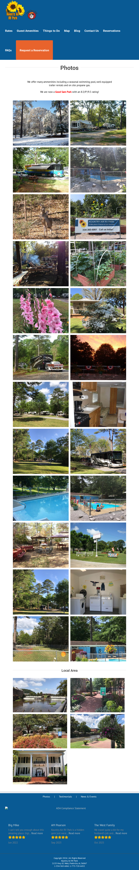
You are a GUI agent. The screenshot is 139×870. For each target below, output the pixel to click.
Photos (46, 796)
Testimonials (65, 796)
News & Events (88, 796)
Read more (37, 833)
